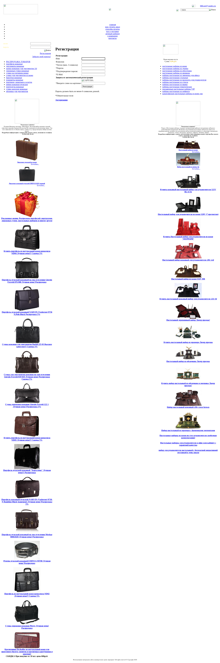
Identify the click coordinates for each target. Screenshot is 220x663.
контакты (112, 38)
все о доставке (112, 31)
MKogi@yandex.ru (208, 6)
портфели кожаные (14, 64)
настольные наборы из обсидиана (177, 71)
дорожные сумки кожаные (17, 71)
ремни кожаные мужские (17, 84)
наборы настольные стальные (175, 78)
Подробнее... (35, 164)
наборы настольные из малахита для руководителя (184, 80)
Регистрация (45, 53)
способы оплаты (112, 29)
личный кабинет (112, 34)
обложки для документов (17, 91)
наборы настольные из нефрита (176, 91)
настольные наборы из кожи (174, 66)
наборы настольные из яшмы (175, 84)
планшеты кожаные (14, 80)
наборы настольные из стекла (175, 82)
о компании (112, 36)
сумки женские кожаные (17, 89)
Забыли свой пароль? (41, 56)
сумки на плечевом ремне (17, 73)
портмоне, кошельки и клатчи (19, 82)
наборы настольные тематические (177, 87)
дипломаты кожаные (15, 66)
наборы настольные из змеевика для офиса (181, 75)
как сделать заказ (112, 27)
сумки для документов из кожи (19, 75)
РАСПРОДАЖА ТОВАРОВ (18, 62)
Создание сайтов (98, 661)
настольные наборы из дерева (175, 68)
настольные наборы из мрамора (176, 73)
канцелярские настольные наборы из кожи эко (182, 94)
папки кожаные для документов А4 (21, 68)
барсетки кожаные (14, 78)
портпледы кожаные (15, 87)
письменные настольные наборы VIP (178, 89)
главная (112, 24)
